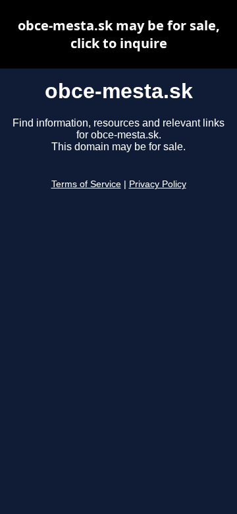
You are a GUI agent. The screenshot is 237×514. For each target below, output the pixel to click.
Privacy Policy (157, 184)
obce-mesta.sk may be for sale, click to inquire (119, 34)
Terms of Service (86, 184)
